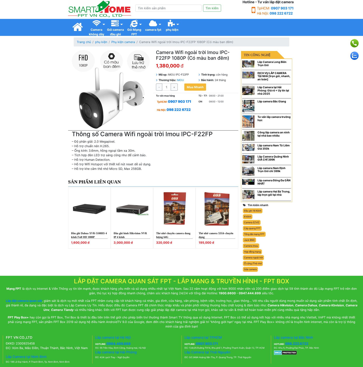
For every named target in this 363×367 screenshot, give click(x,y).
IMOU (180, 80)
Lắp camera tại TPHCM (203, 337)
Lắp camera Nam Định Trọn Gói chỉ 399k (271, 169)
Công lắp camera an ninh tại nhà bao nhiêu (274, 134)
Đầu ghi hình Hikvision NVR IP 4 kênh (130, 235)
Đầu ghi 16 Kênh (252, 210)
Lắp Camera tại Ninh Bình (26, 357)
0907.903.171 (207, 344)
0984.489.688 (118, 344)
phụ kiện (101, 42)
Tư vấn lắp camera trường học (274, 118)
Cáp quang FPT (252, 228)
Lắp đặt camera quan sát (24, 301)
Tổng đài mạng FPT (254, 234)
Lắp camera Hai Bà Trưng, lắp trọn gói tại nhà (274, 193)
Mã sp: (163, 74)
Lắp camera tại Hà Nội (113, 337)
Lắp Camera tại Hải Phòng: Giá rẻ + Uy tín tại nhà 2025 (273, 90)
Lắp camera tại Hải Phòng (116, 352)
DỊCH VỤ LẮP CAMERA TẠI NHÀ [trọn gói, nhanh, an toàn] (274, 76)
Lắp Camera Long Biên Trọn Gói (272, 63)
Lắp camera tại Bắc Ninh (293, 337)
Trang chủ (84, 42)
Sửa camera (250, 269)
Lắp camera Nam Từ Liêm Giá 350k (274, 147)
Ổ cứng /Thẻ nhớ (253, 263)
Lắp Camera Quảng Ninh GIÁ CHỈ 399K (273, 158)
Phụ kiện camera (123, 42)
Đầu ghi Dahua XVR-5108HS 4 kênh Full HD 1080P (89, 235)
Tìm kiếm (212, 8)
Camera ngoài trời (253, 257)
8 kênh (247, 216)
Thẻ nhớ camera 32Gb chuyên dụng (216, 235)
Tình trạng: (208, 74)
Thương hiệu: (167, 80)
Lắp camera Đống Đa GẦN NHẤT (274, 182)
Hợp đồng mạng (252, 251)
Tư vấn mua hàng (165, 95)
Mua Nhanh (195, 87)
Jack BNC (249, 240)
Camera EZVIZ (251, 222)
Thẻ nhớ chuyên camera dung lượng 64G (173, 235)
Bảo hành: (207, 80)
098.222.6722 (296, 344)
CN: (201, 101)
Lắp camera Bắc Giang (272, 101)
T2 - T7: (203, 95)
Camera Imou (251, 245)
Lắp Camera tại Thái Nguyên (207, 352)
